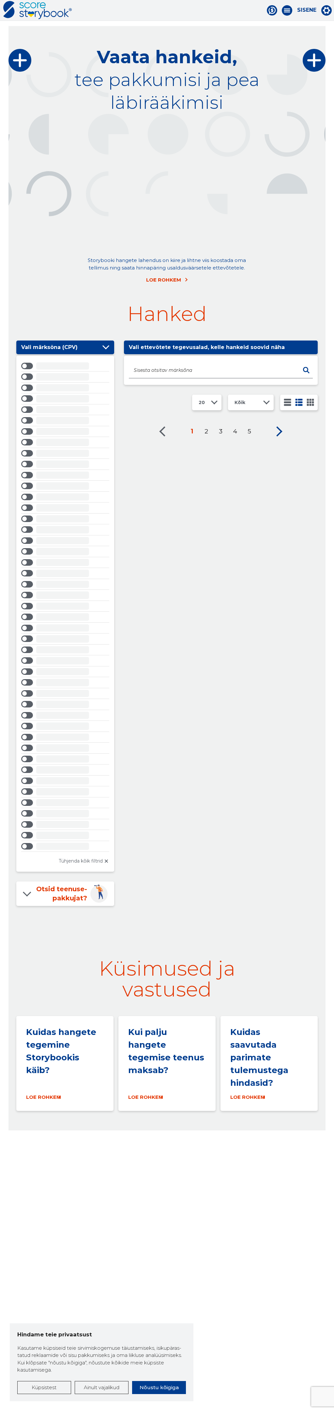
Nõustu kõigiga (159, 1387)
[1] (287, 402)
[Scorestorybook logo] (37, 10)
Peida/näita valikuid (106, 347)
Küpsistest (44, 1387)
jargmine (279, 431)
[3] (299, 402)
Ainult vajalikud (101, 1387)
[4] (310, 402)
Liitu (86, 176)
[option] (65, 367)
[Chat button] (272, 10)
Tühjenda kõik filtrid (81, 861)
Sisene (306, 10)
